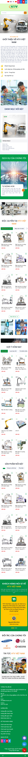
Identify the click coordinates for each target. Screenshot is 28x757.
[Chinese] (16, 1)
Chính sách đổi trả (5, 731)
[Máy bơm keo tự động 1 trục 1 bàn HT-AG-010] (21, 279)
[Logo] (14, 6)
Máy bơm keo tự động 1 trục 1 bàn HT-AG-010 (21, 287)
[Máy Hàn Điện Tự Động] (7, 403)
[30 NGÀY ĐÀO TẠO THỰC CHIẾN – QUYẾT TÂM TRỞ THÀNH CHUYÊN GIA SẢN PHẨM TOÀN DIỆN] (14, 665)
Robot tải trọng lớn (7, 147)
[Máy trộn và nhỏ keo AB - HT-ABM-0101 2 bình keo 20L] (7, 279)
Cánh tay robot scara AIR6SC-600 (20, 389)
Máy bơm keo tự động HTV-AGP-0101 (20, 266)
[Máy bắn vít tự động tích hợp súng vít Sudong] (21, 403)
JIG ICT (17, 430)
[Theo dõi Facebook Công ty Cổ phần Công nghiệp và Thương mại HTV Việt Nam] (21, 2)
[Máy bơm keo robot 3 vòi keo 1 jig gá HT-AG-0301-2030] (21, 300)
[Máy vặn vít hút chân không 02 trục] (7, 382)
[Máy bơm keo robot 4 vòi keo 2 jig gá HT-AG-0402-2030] (7, 561)
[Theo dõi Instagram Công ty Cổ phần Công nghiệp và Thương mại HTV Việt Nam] (18, 2)
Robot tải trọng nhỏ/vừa (8, 148)
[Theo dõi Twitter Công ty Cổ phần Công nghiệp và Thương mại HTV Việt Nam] (26, 2)
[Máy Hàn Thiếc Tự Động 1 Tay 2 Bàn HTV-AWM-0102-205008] (21, 360)
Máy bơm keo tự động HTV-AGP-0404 (6, 245)
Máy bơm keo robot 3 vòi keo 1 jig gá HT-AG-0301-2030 (20, 309)
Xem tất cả (13, 316)
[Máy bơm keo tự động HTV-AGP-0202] (7, 258)
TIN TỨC (14, 653)
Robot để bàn (6, 149)
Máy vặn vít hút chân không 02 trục (6, 389)
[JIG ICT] (21, 424)
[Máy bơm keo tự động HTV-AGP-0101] (21, 258)
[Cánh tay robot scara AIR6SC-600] (21, 382)
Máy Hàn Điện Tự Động (6, 409)
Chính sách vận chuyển (7, 729)
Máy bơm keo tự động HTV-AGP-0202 (6, 266)
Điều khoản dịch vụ (6, 718)
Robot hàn (5, 144)
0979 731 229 (4, 704)
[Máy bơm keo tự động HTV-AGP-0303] (21, 237)
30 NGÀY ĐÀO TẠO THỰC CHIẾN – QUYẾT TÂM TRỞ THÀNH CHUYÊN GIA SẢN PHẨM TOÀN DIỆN (13, 677)
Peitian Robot (6, 141)
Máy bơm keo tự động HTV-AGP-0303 (20, 245)
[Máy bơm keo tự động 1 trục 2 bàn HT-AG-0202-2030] (7, 300)
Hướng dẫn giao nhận (6, 716)
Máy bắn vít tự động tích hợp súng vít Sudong (20, 411)
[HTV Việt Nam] (14, 208)
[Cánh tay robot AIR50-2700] (7, 424)
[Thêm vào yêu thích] (12, 232)
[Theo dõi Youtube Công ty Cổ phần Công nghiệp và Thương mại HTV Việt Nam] (23, 2)
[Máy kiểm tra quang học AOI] (21, 445)
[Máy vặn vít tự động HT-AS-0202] (7, 360)
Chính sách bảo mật (6, 727)
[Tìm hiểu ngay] (23, 190)
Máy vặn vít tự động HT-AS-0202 (6, 368)
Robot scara (6, 145)
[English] (11, 1)
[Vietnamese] (8, 1)
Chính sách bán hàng (6, 724)
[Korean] (13, 1)
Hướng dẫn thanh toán (7, 713)
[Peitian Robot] (14, 126)
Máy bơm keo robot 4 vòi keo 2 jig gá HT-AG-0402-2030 (6, 570)
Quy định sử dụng (5, 734)
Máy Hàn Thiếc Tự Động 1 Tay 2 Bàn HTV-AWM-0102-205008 (20, 369)
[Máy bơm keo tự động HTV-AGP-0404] (7, 237)
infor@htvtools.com (6, 700)
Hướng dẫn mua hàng (6, 711)
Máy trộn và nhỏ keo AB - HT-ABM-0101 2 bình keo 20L (6, 288)
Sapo (17, 750)
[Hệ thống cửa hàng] (25, 755)
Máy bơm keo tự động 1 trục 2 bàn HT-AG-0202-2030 (7, 309)
